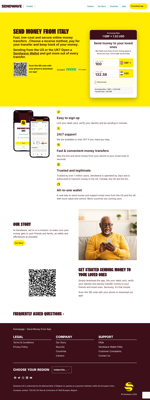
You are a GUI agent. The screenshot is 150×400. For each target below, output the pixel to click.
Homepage (19, 329)
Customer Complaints (109, 351)
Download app (137, 6)
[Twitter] (19, 378)
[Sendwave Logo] (12, 6)
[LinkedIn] (27, 378)
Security (60, 347)
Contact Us (104, 355)
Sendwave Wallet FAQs (110, 347)
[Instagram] (23, 378)
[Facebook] (15, 378)
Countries (114, 6)
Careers (90, 6)
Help (124, 6)
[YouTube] (31, 378)
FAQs (101, 342)
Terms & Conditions (23, 342)
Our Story (102, 6)
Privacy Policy (20, 347)
